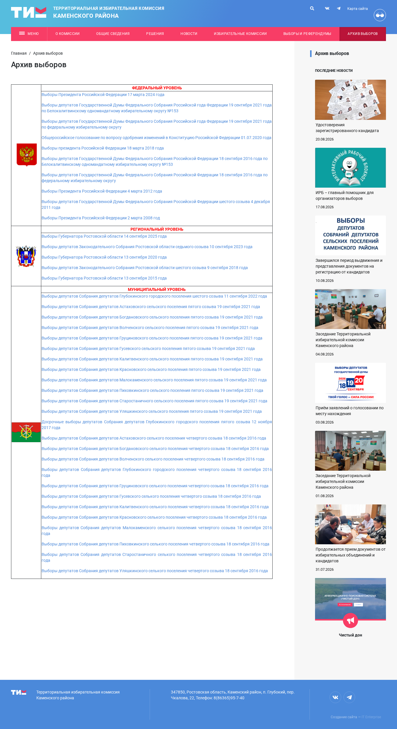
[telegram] (338, 8)
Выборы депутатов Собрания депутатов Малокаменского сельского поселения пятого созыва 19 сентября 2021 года (154, 380)
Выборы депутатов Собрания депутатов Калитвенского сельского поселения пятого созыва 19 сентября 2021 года (152, 359)
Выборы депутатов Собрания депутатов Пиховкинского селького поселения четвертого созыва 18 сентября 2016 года (156, 544)
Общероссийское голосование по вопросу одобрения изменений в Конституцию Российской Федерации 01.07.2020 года (156, 137)
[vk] (327, 8)
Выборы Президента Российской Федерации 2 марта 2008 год (101, 218)
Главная (19, 53)
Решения (155, 34)
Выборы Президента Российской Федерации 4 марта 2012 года (102, 191)
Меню (33, 34)
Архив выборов (363, 34)
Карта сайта (357, 9)
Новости (188, 34)
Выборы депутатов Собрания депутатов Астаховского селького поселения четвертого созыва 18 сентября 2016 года (154, 438)
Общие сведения (113, 34)
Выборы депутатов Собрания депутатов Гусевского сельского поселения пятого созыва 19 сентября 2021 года (148, 348)
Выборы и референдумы (307, 34)
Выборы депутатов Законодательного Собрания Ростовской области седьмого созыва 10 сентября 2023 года (147, 246)
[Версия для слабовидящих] (380, 15)
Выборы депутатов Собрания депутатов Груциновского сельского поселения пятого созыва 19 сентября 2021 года (152, 338)
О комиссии (68, 34)
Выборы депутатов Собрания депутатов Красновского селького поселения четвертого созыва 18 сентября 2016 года (155, 517)
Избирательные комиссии (240, 34)
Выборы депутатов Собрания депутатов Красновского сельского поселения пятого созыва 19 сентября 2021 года (151, 369)
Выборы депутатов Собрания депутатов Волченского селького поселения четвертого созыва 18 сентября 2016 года (153, 459)
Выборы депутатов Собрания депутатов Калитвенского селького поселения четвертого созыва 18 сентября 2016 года (155, 506)
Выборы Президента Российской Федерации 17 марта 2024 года (104, 94)
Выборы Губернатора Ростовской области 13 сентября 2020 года (104, 257)
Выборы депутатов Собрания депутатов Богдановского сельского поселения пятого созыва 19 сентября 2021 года (152, 317)
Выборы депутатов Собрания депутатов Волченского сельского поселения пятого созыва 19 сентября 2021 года (150, 327)
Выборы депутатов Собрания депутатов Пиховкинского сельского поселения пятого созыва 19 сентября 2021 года (152, 390)
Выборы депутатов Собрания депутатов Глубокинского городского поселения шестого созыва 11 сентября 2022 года (154, 296)
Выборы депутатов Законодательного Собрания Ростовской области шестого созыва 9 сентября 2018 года (145, 267)
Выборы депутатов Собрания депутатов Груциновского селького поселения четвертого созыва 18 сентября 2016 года (155, 485)
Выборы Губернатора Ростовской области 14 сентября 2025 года (104, 236)
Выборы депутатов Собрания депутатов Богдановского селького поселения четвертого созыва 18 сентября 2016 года (156, 448)
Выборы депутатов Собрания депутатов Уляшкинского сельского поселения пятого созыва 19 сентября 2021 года (152, 411)
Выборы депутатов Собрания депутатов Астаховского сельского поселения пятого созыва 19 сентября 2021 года (151, 306)
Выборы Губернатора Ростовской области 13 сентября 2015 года (104, 278)
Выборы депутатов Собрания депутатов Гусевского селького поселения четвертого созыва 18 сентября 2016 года (152, 496)
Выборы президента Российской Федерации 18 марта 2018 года (103, 148)
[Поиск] (312, 8)
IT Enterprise (371, 717)
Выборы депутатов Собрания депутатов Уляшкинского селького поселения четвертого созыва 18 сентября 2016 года (155, 570)
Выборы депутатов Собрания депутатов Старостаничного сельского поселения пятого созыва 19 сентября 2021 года (154, 401)
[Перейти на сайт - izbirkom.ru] (26, 432)
